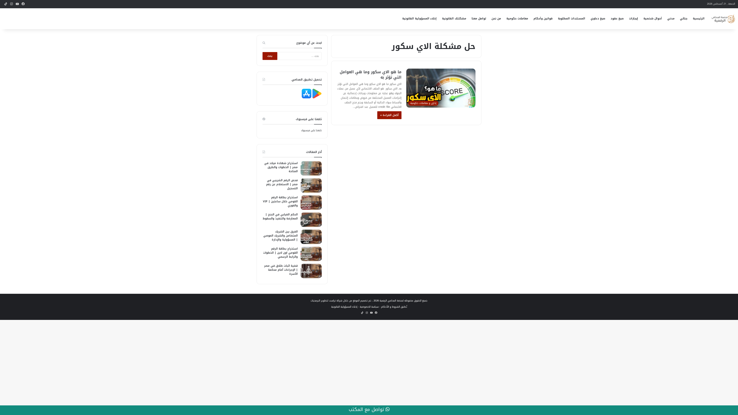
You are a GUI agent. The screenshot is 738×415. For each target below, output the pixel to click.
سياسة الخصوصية (369, 306)
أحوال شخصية (652, 18)
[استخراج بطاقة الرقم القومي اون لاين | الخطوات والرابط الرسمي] (311, 254)
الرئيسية (699, 18)
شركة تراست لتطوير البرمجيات (326, 300)
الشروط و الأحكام (390, 306)
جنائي (683, 18)
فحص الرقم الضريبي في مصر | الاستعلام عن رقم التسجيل (282, 184)
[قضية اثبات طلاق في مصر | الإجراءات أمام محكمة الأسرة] (311, 271)
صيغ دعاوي (598, 18)
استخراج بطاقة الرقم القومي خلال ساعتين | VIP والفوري (280, 201)
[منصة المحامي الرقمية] (723, 19)
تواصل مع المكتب (367, 409)
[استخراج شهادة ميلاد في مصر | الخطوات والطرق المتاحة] (311, 168)
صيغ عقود (617, 18)
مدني (671, 18)
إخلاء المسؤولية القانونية (419, 18)
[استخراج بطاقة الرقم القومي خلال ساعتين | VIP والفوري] (311, 202)
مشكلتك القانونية (454, 18)
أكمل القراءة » (389, 115)
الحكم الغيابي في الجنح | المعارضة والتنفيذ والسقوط (280, 216)
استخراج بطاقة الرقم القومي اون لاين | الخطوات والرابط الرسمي (280, 252)
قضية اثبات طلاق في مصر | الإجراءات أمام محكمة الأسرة (281, 269)
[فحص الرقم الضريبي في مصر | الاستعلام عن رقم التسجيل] (311, 185)
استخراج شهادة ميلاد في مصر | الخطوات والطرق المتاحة (281, 167)
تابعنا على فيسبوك (311, 130)
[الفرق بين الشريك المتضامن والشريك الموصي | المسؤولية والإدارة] (311, 237)
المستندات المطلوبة (571, 18)
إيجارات (633, 18)
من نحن (496, 18)
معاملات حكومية (517, 18)
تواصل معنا (479, 18)
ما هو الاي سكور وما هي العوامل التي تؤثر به (370, 74)
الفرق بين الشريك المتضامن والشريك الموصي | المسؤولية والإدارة (280, 235)
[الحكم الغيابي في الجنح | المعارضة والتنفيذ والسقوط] (311, 219)
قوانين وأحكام (543, 18)
